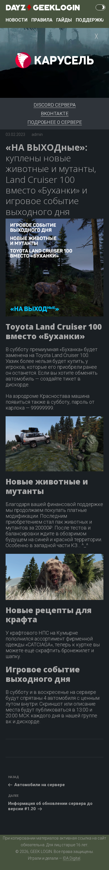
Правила (42, 20)
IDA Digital (71, 858)
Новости (16, 20)
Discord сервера (55, 105)
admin (37, 134)
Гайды (64, 20)
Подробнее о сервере (54, 122)
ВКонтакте (54, 113)
